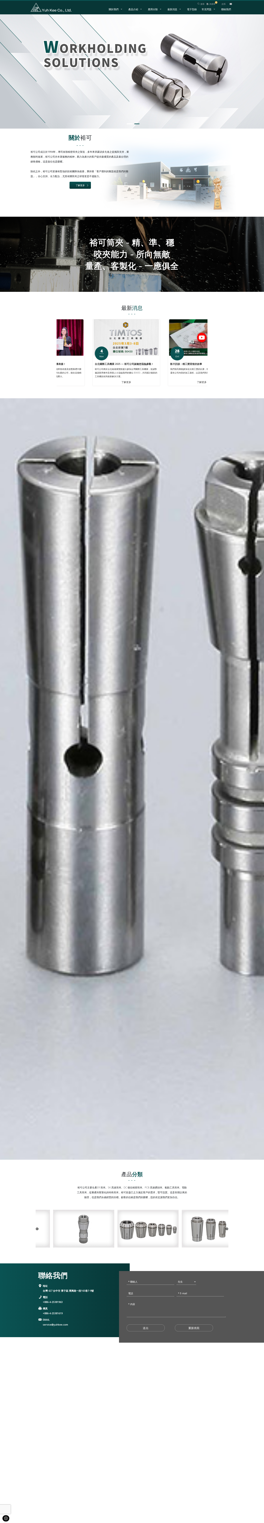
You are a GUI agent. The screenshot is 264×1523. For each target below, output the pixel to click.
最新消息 (172, 9)
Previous (58, 352)
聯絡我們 (226, 9)
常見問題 (206, 9)
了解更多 (80, 185)
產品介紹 (133, 9)
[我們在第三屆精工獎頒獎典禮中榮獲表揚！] (94, 337)
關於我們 (114, 9)
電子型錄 (192, 9)
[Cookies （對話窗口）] (5, 1518)
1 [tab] (128, 124)
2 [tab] (135, 124)
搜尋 (202, 4)
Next (205, 352)
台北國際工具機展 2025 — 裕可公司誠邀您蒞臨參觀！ (167, 364)
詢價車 (212, 4)
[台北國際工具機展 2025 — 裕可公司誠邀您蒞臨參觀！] (170, 337)
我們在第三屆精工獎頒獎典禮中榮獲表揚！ (86, 364)
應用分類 (153, 9)
